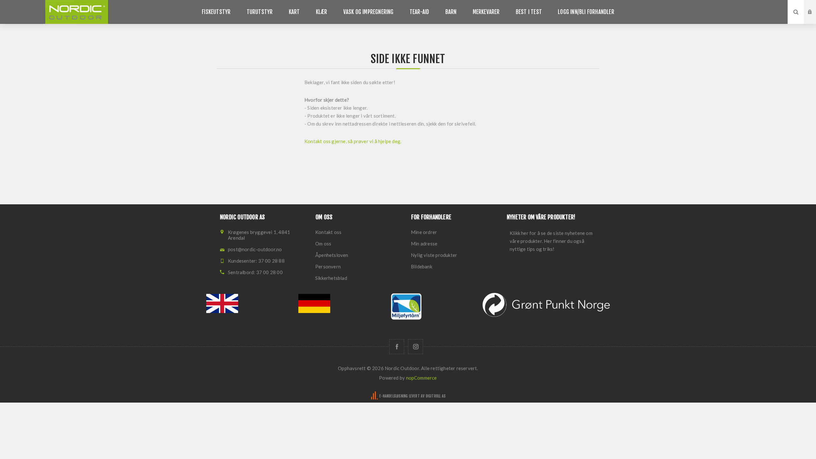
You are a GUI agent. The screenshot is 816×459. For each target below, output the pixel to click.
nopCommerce (421, 378)
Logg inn (814, 6)
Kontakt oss (328, 232)
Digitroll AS (436, 396)
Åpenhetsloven (331, 255)
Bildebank (421, 266)
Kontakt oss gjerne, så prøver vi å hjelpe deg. (353, 141)
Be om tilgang (814, 18)
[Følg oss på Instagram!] (415, 346)
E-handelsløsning (393, 396)
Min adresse (424, 243)
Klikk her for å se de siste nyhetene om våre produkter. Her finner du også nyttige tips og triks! (551, 241)
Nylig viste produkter (434, 255)
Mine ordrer (424, 232)
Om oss (323, 243)
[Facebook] (396, 346)
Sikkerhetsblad (331, 278)
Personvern (328, 266)
